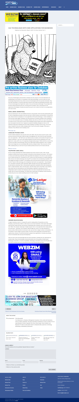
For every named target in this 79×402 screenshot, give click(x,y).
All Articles (36, 30)
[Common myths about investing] (37, 335)
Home (7, 7)
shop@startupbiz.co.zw (64, 392)
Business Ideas (13, 7)
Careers (24, 385)
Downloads (42, 379)
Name (6, 360)
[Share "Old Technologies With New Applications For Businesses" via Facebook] (28, 293)
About (60, 7)
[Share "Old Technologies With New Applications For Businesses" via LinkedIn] (32, 293)
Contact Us (24, 382)
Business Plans (21, 7)
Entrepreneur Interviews (9, 387)
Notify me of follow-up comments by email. (15, 364)
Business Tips (29, 7)
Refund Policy (25, 387)
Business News (37, 7)
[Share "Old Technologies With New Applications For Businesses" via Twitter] (30, 293)
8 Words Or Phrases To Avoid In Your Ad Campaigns (24, 338)
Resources (53, 7)
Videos (41, 387)
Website (41, 360)
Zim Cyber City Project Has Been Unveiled (49, 338)
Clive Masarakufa (22, 30)
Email (24, 360)
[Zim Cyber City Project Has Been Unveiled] (49, 335)
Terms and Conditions (26, 390)
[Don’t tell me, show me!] (12, 335)
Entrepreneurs (45, 7)
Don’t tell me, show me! (10, 337)
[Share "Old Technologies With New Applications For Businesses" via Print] (37, 293)
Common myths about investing (35, 338)
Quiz (41, 385)
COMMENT (7, 348)
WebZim (16, 400)
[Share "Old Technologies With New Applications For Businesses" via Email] (34, 293)
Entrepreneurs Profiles (9, 390)
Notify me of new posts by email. (13, 367)
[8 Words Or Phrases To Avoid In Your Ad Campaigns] (24, 335)
